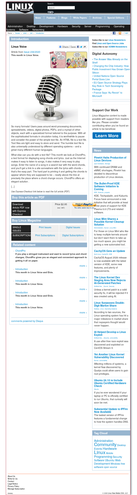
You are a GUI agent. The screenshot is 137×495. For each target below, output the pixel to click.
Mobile (109, 453)
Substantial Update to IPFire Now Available (111, 410)
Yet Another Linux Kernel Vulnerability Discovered (109, 355)
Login (126, 33)
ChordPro (20, 250)
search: (50, 3)
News (38, 17)
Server (87, 26)
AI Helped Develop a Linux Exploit (110, 333)
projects (107, 192)
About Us (11, 476)
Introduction (21, 269)
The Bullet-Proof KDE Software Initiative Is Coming (107, 186)
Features (51, 17)
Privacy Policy (13, 486)
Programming (102, 26)
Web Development (107, 461)
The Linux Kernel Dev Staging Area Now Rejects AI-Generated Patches (110, 280)
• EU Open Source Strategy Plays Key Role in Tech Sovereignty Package (109, 86)
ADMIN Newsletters (117, 46)
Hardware (62, 26)
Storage (107, 164)
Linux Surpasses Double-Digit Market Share (109, 304)
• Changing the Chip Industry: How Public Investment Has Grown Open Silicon (111, 69)
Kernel (106, 228)
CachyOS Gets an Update (109, 251)
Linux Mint (113, 228)
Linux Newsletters (117, 39)
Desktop (96, 309)
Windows (115, 463)
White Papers (80, 17)
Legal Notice (13, 483)
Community (105, 444)
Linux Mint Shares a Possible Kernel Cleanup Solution (109, 221)
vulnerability (114, 338)
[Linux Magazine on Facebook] (113, 33)
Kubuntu (101, 192)
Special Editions (115, 17)
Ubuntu (96, 389)
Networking (38, 29)
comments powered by (27, 321)
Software (23, 29)
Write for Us (13, 478)
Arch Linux (97, 254)
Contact (11, 481)
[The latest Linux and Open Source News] (119, 33)
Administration (98, 228)
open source (110, 467)
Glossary (10, 493)
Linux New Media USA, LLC (118, 493)
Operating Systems (111, 309)
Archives (97, 17)
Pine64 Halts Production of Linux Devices (110, 159)
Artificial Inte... (98, 286)
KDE (95, 192)
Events (98, 448)
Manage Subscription (16, 488)
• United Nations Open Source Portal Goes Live (108, 77)
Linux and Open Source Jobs (110, 43)
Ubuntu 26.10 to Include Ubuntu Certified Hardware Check (110, 383)
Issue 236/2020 (32, 51)
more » (83, 265)
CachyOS (105, 254)
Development (46, 26)
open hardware (99, 164)
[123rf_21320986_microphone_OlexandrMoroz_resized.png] (49, 91)
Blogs (64, 17)
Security (76, 26)
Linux (102, 309)
